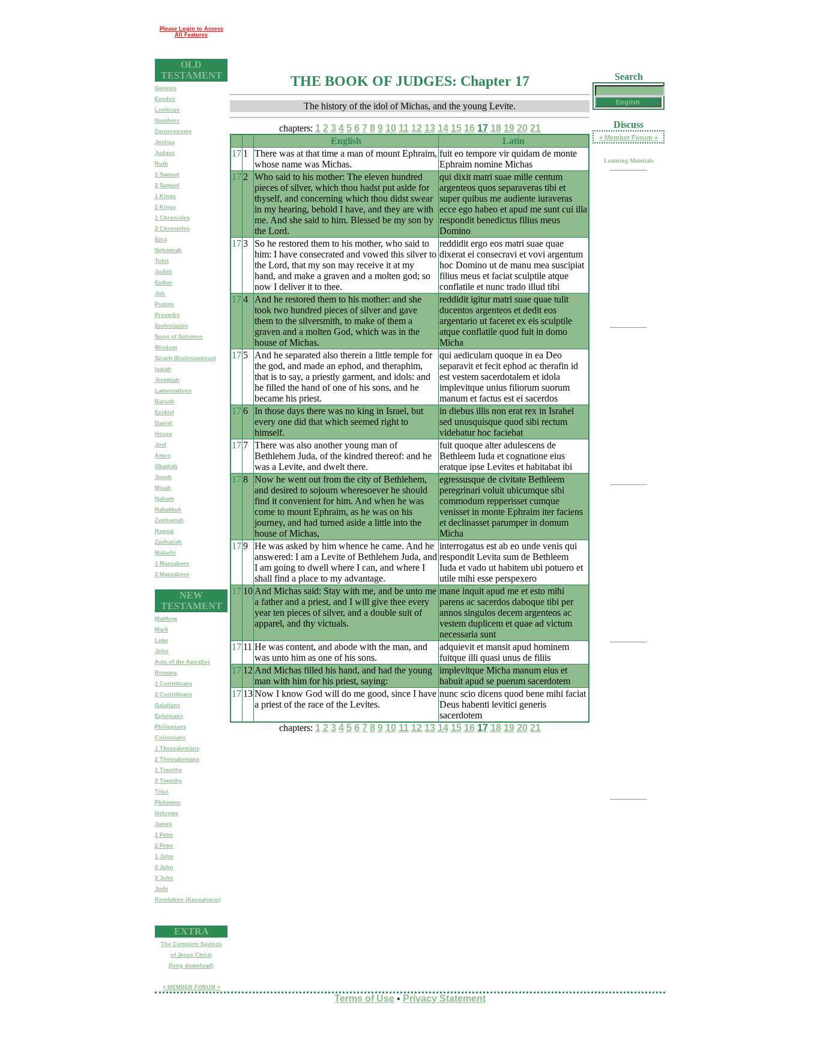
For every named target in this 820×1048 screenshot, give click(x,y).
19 (509, 128)
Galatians (167, 705)
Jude (161, 889)
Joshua (165, 142)
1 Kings (165, 196)
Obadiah (166, 466)
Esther (163, 283)
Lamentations (173, 391)
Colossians (170, 738)
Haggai (164, 531)
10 (390, 128)
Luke (161, 640)
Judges (165, 153)
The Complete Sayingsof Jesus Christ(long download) (191, 955)
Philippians (170, 727)
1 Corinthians (173, 684)
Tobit (162, 261)
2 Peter (164, 846)
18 (495, 128)
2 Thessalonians (177, 759)
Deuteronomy (173, 131)
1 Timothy (168, 770)
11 (404, 128)
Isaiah (163, 369)
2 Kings (165, 207)
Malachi (165, 553)
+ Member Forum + (628, 137)
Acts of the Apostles (182, 662)
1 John (164, 857)
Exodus (165, 99)
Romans (166, 673)
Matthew (166, 619)
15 (456, 128)
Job (160, 294)
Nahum (164, 499)
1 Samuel (167, 175)
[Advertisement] (446, 32)
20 (522, 128)
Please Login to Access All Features (191, 32)
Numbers (167, 121)
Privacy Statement (444, 998)
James (163, 824)
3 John (164, 878)
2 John (164, 867)
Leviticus (167, 110)
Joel (160, 445)
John (162, 651)
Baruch (165, 402)
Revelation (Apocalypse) (188, 900)
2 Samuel (167, 185)
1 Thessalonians (177, 748)
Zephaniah (169, 520)
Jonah (163, 477)
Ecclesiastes (171, 326)
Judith (163, 272)
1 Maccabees (172, 564)
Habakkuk (168, 510)
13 (429, 128)
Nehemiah (168, 250)
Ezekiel (164, 412)
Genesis (165, 88)
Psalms (164, 304)
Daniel (163, 423)
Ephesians (169, 716)
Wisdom (166, 348)
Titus (162, 792)
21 (535, 128)
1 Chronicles (172, 218)
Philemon (168, 803)
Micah (163, 488)
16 (469, 128)
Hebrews (166, 813)
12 (416, 128)
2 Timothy (168, 781)
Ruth (161, 164)
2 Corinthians (173, 694)
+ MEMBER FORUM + (191, 987)
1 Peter (164, 835)
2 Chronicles (172, 229)
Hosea (163, 434)
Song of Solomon (179, 337)
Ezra (161, 239)
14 (443, 128)
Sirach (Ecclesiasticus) (185, 358)
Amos (162, 456)
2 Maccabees (172, 574)
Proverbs (167, 315)
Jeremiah (167, 380)
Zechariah (168, 542)
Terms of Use (364, 998)
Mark (161, 630)
